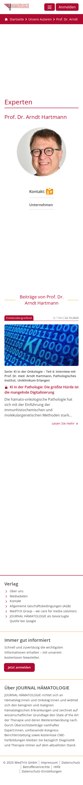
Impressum (49, 762)
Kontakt (15, 601)
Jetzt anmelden (19, 667)
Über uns (16, 591)
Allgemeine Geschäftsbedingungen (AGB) (40, 606)
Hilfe (57, 767)
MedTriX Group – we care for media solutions (43, 611)
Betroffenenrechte (36, 767)
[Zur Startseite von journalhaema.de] (16, 7)
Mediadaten (19, 596)
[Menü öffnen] (49, 7)
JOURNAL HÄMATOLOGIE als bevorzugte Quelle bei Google (39, 618)
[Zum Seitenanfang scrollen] (75, 777)
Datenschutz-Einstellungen (42, 771)
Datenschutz (71, 762)
